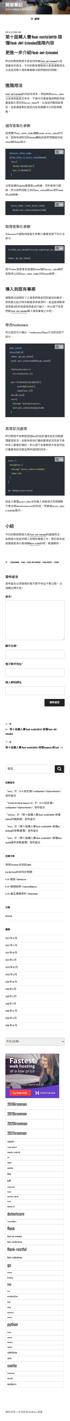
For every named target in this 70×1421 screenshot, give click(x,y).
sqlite (9, 1358)
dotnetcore (15, 1214)
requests (9, 1337)
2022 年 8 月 (11, 938)
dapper (9, 1192)
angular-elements (12, 1147)
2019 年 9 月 (10, 989)
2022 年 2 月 (11, 945)
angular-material (13, 1152)
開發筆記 (14, 5)
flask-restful (35, 544)
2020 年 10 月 (11, 967)
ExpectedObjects (11, 1221)
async (9, 1162)
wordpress (12, 1384)
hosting (10, 1278)
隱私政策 (10, 1412)
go (9, 1265)
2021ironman (17, 1133)
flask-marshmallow (14, 1242)
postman (9, 1317)
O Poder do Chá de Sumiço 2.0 (20, 803)
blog (9, 1174)
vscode (10, 1378)
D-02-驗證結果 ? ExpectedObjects (21, 887)
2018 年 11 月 (11, 1018)
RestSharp (10, 1342)
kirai (19, 32)
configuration (11, 1187)
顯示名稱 (11, 646)
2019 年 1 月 (10, 1004)
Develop (8, 916)
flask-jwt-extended (34, 562)
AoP (8, 1157)
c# (9, 1181)
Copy (61, 152)
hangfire (9, 1272)
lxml (8, 1291)
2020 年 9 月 (11, 975)
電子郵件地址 (14, 664)
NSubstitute (10, 1312)
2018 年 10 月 (11, 1026)
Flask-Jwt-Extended (48, 61)
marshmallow (12, 1296)
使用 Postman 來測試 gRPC (18, 865)
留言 (8, 597)
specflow (9, 1347)
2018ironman (14, 562)
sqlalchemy (12, 1353)
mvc (9, 1302)
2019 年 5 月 (11, 997)
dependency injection (13, 1196)
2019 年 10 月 (11, 982)
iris (9, 1285)
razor (9, 1332)
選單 (36, 19)
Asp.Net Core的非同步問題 (18, 872)
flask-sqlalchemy (14, 1258)
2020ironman (17, 1124)
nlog (9, 1307)
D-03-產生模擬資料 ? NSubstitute (21, 894)
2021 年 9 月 (11, 960)
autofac (10, 1168)
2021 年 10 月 (11, 953)
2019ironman (17, 1114)
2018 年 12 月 (11, 1011)
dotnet (9, 1201)
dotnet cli (11, 1206)
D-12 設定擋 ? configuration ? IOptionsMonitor (40, 791)
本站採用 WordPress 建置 (30, 1412)
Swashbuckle (10, 1373)
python (56, 562)
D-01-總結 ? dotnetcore (15, 879)
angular (10, 1142)
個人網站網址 (13, 683)
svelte (12, 1366)
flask (23, 562)
